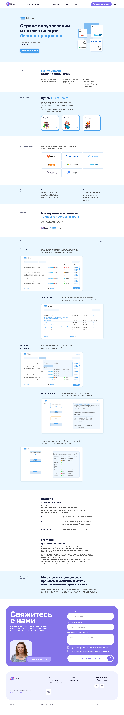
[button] (46, 4)
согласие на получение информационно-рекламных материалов (92, 651)
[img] (96, 686)
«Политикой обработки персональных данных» (83, 648)
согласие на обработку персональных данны (87, 647)
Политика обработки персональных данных (21, 703)
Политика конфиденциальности (46, 703)
